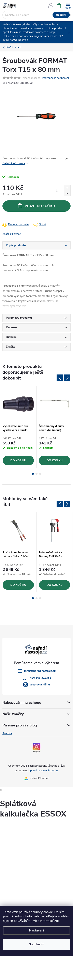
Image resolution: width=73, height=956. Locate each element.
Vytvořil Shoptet (39, 778)
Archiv (7, 733)
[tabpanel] (18, 427)
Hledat (61, 15)
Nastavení (36, 930)
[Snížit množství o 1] (67, 193)
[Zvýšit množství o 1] (67, 188)
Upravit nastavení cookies (43, 770)
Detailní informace (13, 163)
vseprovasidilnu (40, 684)
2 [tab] (36, 474)
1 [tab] (33, 474)
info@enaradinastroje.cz (40, 671)
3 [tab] (40, 474)
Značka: (11, 234)
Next (67, 377)
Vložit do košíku (40, 206)
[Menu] (67, 5)
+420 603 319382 (39, 678)
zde (56, 921)
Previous (60, 377)
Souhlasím (36, 944)
